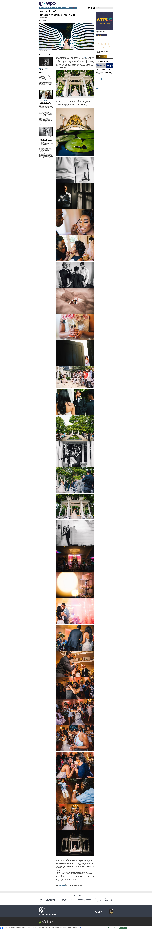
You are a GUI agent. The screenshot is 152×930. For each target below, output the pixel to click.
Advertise (54, 914)
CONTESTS (66, 7)
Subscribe (49, 914)
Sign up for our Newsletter (103, 69)
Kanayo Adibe (83, 57)
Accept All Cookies (122, 927)
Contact (44, 914)
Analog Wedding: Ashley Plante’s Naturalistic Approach (44, 71)
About (40, 914)
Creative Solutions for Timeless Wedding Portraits (45, 140)
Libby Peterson (62, 885)
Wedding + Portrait (54, 7)
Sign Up (98, 79)
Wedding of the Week (47, 11)
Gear (62, 7)
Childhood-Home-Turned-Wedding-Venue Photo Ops (45, 102)
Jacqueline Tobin (80, 884)
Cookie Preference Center (112, 927)
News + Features (43, 7)
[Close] (150, 927)
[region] (76, 928)
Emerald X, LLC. (103, 921)
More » (97, 88)
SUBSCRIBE (73, 7)
